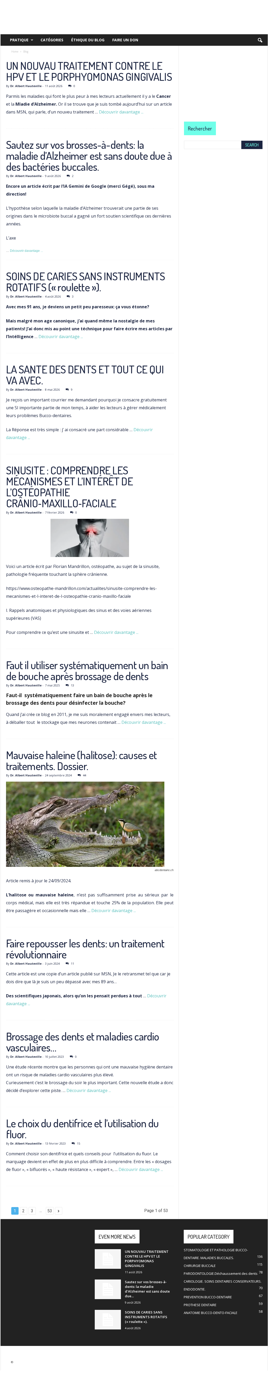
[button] (260, 40)
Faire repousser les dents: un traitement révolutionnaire (85, 948)
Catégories (52, 39)
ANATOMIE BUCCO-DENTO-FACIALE (210, 1312)
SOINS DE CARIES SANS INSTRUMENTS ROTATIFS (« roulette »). (85, 281)
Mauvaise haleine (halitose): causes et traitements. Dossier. (81, 760)
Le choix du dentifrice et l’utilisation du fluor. (82, 1128)
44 (84, 775)
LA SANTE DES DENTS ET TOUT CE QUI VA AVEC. (85, 374)
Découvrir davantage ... (121, 112)
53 (49, 1210)
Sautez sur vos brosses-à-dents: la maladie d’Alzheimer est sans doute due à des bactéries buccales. (89, 155)
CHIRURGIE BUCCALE (200, 1265)
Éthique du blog (87, 39)
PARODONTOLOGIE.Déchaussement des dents (221, 1273)
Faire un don (125, 39)
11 (72, 963)
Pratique (19, 39)
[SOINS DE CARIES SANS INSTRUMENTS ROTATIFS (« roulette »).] (108, 1319)
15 (78, 1143)
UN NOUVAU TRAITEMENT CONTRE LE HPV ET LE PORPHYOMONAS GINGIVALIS (89, 71)
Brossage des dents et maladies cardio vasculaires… (82, 1041)
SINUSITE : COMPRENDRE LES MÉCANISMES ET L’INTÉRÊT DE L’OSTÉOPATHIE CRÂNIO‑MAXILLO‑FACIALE (69, 486)
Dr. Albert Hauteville (26, 86)
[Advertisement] (223, 78)
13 (72, 685)
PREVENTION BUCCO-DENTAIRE (208, 1297)
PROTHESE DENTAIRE (200, 1305)
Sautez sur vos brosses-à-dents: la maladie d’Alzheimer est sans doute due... (147, 1289)
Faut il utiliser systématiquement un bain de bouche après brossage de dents (87, 670)
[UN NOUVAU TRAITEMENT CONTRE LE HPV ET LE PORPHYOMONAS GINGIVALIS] (108, 1259)
